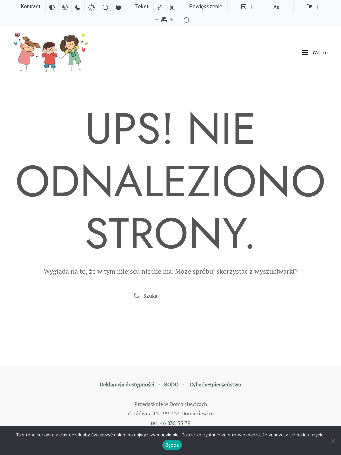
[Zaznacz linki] (160, 6)
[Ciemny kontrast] (78, 6)
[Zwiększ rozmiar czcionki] (285, 6)
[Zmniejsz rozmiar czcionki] (268, 6)
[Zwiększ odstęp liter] (171, 19)
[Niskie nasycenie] (105, 6)
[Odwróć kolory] (52, 6)
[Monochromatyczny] (65, 6)
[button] (315, 52)
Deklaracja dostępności (127, 384)
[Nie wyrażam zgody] (332, 440)
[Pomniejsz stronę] (236, 6)
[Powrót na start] (52, 52)
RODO (171, 384)
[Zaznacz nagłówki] (172, 6)
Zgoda (172, 445)
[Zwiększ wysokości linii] (317, 6)
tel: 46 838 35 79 (171, 423)
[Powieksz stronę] (251, 6)
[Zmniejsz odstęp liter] (156, 19)
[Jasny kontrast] (91, 6)
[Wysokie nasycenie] (118, 6)
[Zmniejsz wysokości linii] (302, 6)
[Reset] (186, 19)
